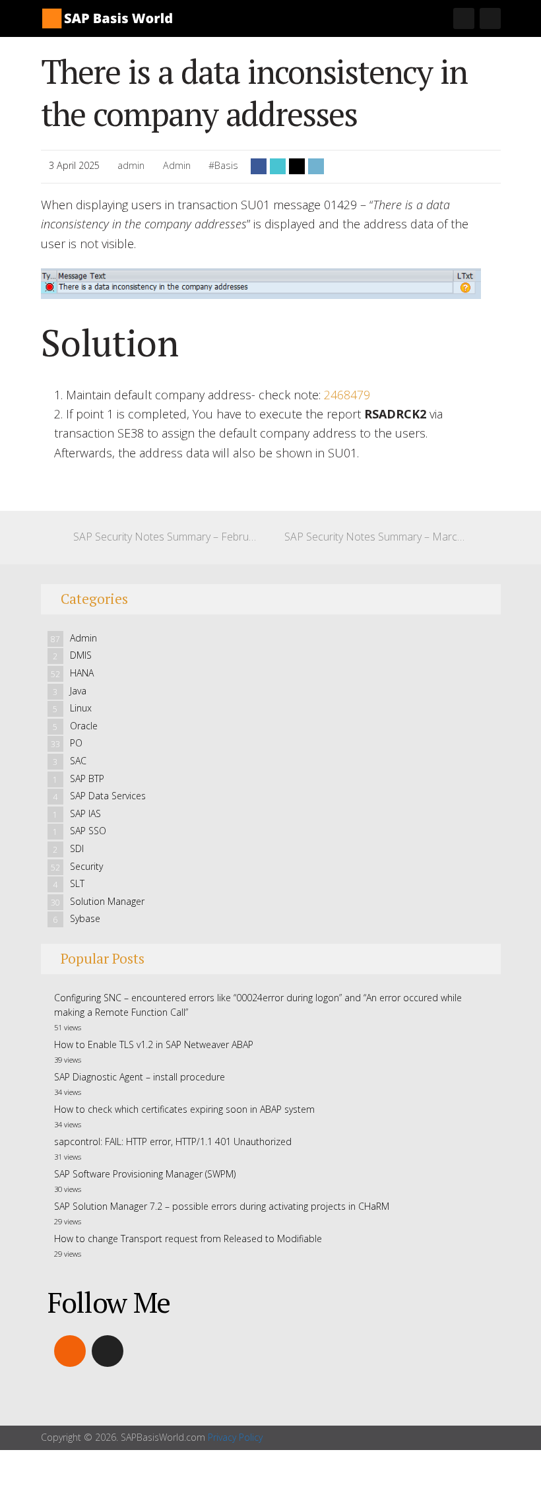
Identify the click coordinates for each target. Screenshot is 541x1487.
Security (86, 866)
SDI (77, 848)
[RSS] (70, 1351)
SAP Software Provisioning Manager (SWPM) (145, 1174)
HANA (82, 673)
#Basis (223, 165)
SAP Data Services (108, 795)
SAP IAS (85, 813)
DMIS (81, 655)
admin (130, 165)
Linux (81, 708)
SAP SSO (88, 830)
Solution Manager (107, 901)
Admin (177, 165)
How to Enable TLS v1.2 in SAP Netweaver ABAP (153, 1044)
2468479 (347, 395)
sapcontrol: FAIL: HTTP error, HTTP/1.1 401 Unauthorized (173, 1141)
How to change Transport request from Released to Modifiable (188, 1238)
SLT (77, 883)
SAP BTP (87, 778)
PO (76, 743)
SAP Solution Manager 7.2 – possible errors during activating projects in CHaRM (221, 1206)
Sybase (85, 918)
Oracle (84, 725)
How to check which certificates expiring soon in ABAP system (184, 1109)
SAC (78, 760)
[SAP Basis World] (107, 16)
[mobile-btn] (463, 18)
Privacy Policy (235, 1437)
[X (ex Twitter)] (107, 1351)
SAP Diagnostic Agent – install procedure (139, 1077)
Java (78, 690)
